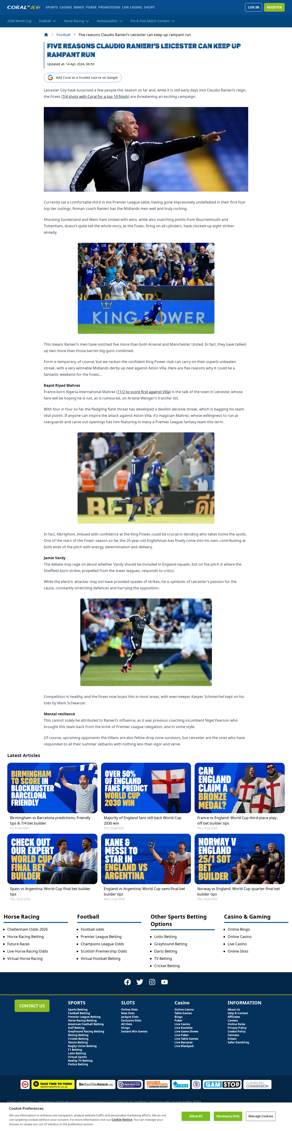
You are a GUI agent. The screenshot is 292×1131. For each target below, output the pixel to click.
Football (63, 34)
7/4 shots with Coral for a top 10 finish (95, 96)
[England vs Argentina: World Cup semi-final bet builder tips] (146, 859)
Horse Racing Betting (25, 936)
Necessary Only (228, 1116)
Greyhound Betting (170, 943)
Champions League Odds (102, 943)
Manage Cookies (260, 1116)
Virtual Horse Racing (25, 958)
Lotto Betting (165, 936)
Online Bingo (239, 929)
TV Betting (163, 958)
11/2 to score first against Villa (143, 391)
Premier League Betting (101, 936)
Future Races (18, 943)
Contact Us (32, 1005)
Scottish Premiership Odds (104, 951)
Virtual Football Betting (100, 958)
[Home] (46, 34)
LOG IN (253, 7)
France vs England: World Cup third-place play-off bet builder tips (237, 820)
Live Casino (237, 943)
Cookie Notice (122, 1120)
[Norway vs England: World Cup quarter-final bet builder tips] (240, 859)
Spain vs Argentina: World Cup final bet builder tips (50, 891)
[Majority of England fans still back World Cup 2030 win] (146, 788)
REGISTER (274, 7)
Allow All (195, 1116)
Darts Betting (165, 951)
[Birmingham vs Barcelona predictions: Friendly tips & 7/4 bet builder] (52, 788)
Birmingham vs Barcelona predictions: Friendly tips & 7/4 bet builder (50, 820)
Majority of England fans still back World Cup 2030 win (142, 820)
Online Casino (240, 936)
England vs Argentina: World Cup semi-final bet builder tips (144, 891)
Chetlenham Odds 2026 (27, 929)
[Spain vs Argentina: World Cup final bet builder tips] (52, 859)
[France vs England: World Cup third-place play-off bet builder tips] (240, 788)
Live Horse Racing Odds (27, 951)
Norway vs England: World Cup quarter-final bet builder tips (238, 891)
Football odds (92, 929)
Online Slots (238, 951)
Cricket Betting (167, 965)
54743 (197, 1102)
